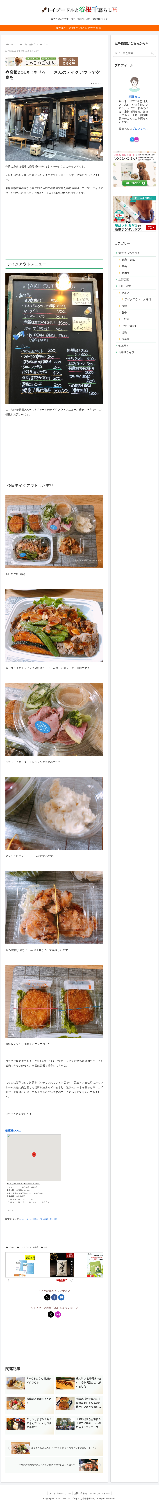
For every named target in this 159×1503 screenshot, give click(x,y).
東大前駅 (44, 1219)
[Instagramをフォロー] (58, 1314)
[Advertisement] (54, 234)
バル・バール (26, 1219)
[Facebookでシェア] (54, 1297)
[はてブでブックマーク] (61, 1297)
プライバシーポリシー (60, 1493)
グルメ (12, 1247)
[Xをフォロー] (51, 1314)
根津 (46, 1247)
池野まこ (134, 96)
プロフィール (140, 128)
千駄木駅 (53, 1219)
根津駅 (36, 1219)
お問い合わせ (80, 1493)
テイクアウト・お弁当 (29, 1247)
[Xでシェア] (47, 1297)
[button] (152, 53)
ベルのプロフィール (100, 1493)
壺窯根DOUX (13, 1130)
